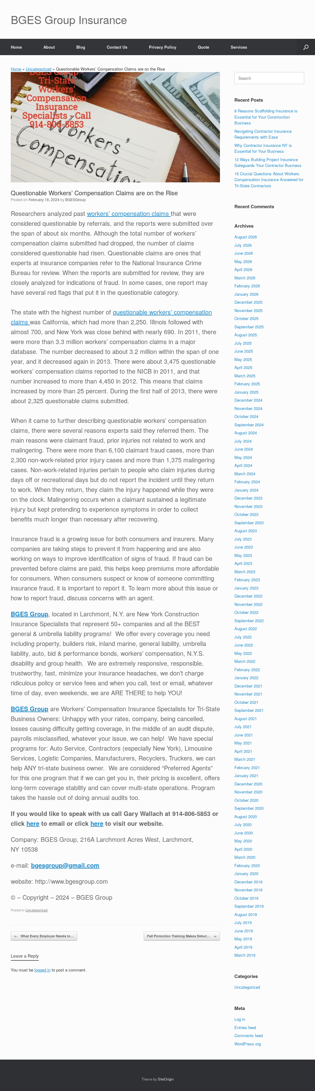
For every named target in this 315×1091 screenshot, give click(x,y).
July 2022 (243, 637)
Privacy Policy (162, 47)
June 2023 (243, 547)
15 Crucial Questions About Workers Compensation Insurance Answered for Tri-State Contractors (268, 180)
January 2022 (246, 677)
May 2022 (243, 653)
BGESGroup (75, 199)
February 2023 (247, 579)
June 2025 (243, 351)
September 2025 (249, 327)
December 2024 (248, 400)
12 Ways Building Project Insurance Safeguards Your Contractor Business (267, 162)
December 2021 (248, 686)
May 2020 (243, 841)
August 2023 (245, 530)
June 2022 (243, 645)
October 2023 (246, 514)
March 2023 (244, 571)
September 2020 (249, 808)
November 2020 (248, 792)
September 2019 (249, 906)
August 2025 (245, 335)
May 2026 (243, 261)
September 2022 (249, 620)
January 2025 (246, 392)
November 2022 (248, 604)
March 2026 (244, 278)
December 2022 (248, 596)
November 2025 (248, 310)
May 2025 (243, 359)
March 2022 (244, 661)
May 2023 (243, 555)
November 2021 (248, 694)
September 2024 (249, 425)
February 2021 (247, 767)
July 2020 (243, 824)
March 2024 (244, 474)
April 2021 (243, 751)
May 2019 (243, 939)
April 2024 (243, 465)
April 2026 (243, 269)
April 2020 (243, 849)
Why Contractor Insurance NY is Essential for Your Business (263, 148)
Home (16, 47)
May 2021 (243, 743)
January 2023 (246, 588)
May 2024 (243, 457)
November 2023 (248, 506)
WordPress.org (247, 1044)
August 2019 (245, 914)
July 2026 (243, 245)
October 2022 (246, 612)
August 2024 (245, 433)
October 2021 (246, 702)
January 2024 (246, 490)
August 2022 (245, 628)
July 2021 (243, 726)
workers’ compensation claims (129, 213)
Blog (80, 47)
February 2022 (247, 669)
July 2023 (243, 539)
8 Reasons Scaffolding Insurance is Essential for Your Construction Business (265, 117)
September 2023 (249, 522)
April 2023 (243, 563)
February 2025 (247, 384)
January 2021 (246, 775)
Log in (239, 1019)
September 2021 (249, 710)
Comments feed (248, 1035)
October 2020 (246, 800)
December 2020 (248, 784)
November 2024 (248, 408)
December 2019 (248, 882)
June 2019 (243, 931)
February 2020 (247, 865)
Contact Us (117, 47)
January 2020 (246, 873)
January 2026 (246, 294)
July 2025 (243, 343)
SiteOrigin (165, 1079)
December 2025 (248, 302)
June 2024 (243, 449)
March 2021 (244, 759)
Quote (203, 47)
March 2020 (244, 857)
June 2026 (243, 253)
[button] (306, 47)
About (49, 47)
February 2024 (247, 482)
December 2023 (248, 498)
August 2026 (245, 237)
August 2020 (245, 816)
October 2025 (246, 318)
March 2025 (244, 376)
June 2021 (243, 735)
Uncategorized (38, 69)
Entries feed (245, 1027)
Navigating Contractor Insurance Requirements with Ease (263, 134)
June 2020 (243, 833)
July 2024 (243, 441)
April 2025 (243, 367)
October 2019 (246, 898)
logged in (42, 970)
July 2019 (243, 922)
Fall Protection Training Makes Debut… (182, 936)
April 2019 (243, 947)
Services (239, 47)
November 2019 (248, 890)
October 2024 (246, 416)
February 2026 (247, 286)
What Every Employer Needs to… (44, 936)
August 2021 (245, 718)
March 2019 (244, 955)
